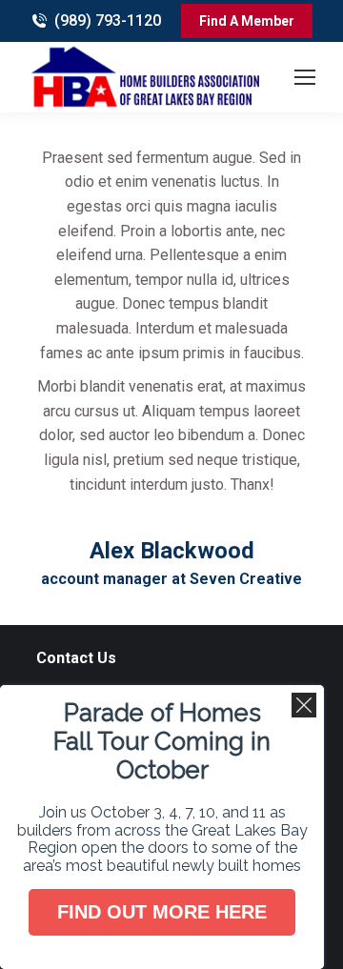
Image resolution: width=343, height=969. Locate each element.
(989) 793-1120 (107, 20)
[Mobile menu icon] (305, 77)
